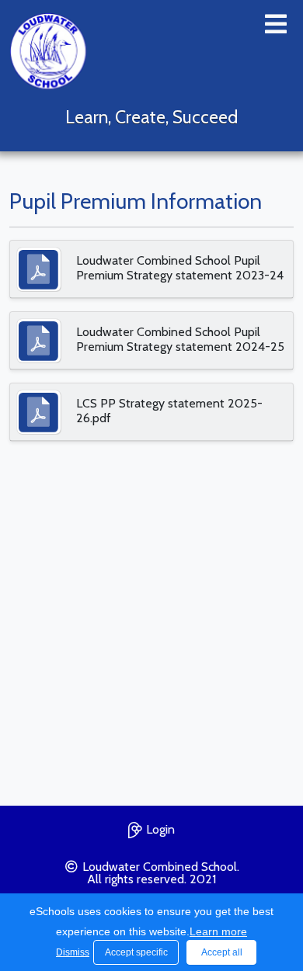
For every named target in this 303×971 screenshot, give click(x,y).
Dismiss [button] (70, 952)
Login (160, 829)
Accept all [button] (221, 952)
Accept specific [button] (136, 952)
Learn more (218, 931)
